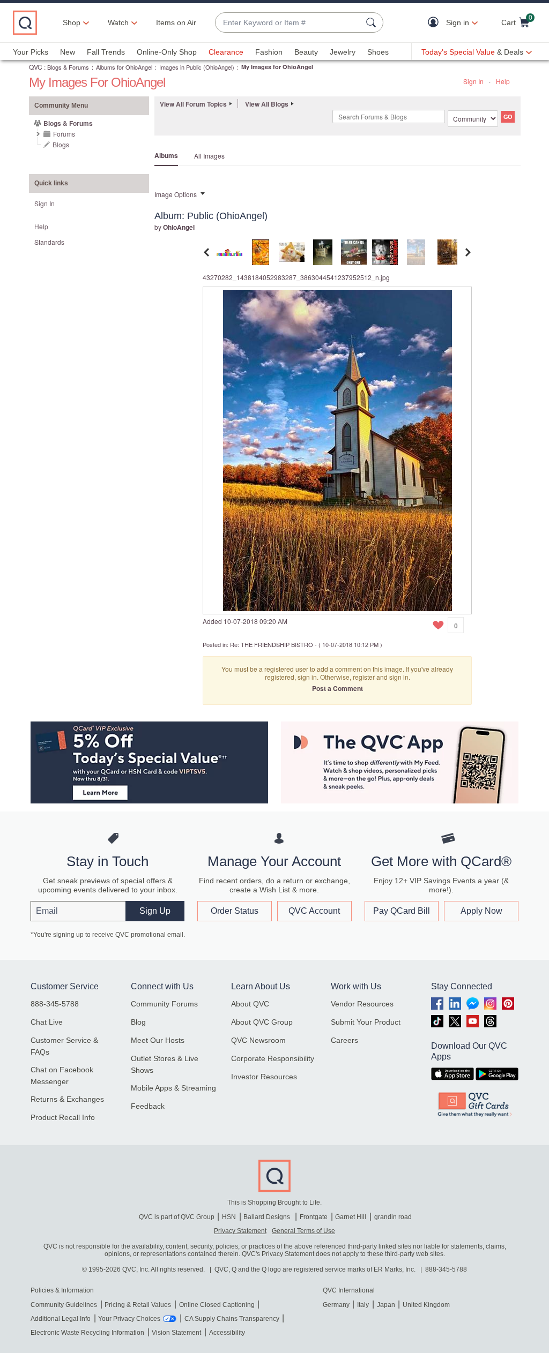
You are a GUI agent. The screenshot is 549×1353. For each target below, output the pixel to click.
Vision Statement (176, 1332)
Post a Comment (337, 688)
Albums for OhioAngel (124, 67)
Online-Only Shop (167, 52)
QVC (35, 66)
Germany (336, 1305)
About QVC (250, 1003)
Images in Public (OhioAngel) (196, 67)
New (67, 52)
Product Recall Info (63, 1117)
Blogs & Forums (68, 67)
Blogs (61, 144)
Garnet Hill (350, 1217)
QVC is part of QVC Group (176, 1217)
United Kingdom (426, 1305)
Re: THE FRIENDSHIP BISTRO (271, 644)
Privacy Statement (240, 1231)
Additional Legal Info (61, 1318)
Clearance (226, 52)
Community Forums (164, 1003)
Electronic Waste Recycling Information (87, 1332)
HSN (229, 1217)
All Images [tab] (209, 155)
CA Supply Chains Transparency (231, 1318)
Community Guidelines (64, 1305)
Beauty (306, 52)
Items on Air (176, 22)
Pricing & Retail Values (138, 1305)
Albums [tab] (166, 155)
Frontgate (314, 1217)
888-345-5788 (55, 1003)
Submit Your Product (365, 1022)
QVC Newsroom (258, 1040)
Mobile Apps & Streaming (173, 1088)
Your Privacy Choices (129, 1318)
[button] (436, 23)
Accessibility (227, 1332)
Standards (49, 241)
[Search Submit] (372, 22)
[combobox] (288, 23)
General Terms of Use (303, 1231)
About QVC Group (262, 1022)
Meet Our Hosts (157, 1040)
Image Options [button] (175, 194)
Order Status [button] (234, 910)
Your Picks (30, 52)
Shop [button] (71, 22)
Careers (344, 1040)
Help (503, 81)
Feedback (148, 1106)
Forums (64, 133)
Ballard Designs (267, 1217)
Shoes (378, 52)
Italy (363, 1305)
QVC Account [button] (314, 910)
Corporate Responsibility (272, 1058)
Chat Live (47, 1022)
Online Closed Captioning (217, 1305)
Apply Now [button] (481, 910)
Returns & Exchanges (67, 1099)
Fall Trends (106, 52)
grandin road (393, 1217)
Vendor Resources (362, 1003)
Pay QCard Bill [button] (401, 910)
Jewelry (342, 52)
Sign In (473, 81)
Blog (138, 1022)
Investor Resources (264, 1076)
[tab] (229, 250)
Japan (386, 1305)
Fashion (269, 52)
